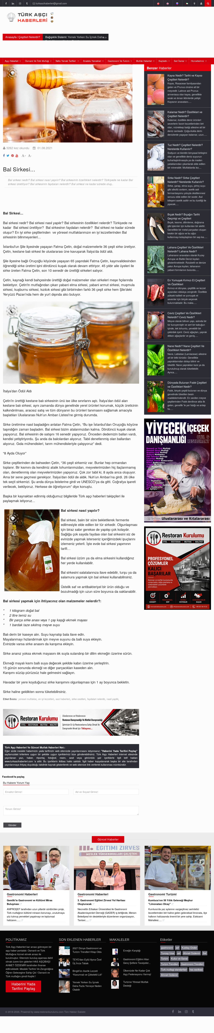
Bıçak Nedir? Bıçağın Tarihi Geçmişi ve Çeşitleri (184, 216)
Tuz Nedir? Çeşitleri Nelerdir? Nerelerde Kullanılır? (185, 147)
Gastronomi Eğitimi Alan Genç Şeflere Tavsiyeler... (136, 961)
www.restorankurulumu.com (49, 1011)
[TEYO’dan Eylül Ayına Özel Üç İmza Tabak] (64, 962)
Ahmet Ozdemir (191, 953)
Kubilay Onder (189, 947)
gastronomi (167, 947)
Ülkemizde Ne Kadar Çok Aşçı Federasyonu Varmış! (137, 972)
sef (177, 947)
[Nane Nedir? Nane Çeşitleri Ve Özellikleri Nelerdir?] (155, 359)
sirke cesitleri (78, 699)
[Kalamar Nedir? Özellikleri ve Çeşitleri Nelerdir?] (155, 124)
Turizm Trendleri (169, 964)
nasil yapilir (112, 699)
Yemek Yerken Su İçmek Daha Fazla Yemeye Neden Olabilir (87, 985)
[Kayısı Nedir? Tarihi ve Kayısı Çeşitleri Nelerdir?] (155, 89)
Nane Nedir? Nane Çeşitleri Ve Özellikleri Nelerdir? (186, 348)
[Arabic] (186, 3)
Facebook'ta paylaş (13, 776)
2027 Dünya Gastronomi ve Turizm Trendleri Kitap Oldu (87, 949)
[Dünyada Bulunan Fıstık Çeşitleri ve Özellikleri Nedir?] (155, 396)
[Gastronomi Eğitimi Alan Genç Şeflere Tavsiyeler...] (115, 961)
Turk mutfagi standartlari (174, 969)
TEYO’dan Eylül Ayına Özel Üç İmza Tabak (87, 961)
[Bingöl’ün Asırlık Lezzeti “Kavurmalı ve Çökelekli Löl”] (64, 973)
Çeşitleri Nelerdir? (29, 37)
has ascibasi (196, 969)
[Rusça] (177, 3)
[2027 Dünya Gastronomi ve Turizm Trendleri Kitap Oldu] (64, 950)
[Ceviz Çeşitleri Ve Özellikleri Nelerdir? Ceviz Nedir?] (155, 325)
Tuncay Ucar (167, 953)
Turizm (164, 958)
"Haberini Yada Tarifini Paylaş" (119, 751)
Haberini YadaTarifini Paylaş (23, 986)
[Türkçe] (158, 3)
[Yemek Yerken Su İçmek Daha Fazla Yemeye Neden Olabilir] (64, 986)
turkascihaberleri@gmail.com (51, 3)
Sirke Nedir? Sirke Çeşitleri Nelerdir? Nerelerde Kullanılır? (186, 180)
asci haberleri (63, 699)
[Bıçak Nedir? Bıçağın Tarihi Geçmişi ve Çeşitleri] (155, 226)
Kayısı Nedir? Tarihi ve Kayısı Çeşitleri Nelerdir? (185, 77)
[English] (167, 3)
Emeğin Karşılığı (131, 950)
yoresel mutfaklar (27, 699)
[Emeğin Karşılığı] (115, 952)
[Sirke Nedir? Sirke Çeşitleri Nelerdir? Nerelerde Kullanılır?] (155, 191)
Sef (204, 953)
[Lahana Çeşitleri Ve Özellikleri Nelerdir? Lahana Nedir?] (155, 259)
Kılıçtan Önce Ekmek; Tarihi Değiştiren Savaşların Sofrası (73, 39)
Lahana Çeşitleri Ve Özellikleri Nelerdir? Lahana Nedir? (185, 249)
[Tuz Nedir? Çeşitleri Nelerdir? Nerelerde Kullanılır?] (155, 157)
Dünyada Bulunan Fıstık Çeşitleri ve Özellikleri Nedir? (187, 384)
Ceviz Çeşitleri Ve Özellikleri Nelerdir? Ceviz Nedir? (184, 315)
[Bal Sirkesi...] (4, 155)
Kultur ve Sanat (179, 958)
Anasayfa (11, 37)
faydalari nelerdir (96, 699)
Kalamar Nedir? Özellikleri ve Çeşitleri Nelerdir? (185, 114)
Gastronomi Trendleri (192, 964)
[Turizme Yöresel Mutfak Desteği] (115, 984)
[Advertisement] (64, 199)
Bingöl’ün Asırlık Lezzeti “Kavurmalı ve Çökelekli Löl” (87, 972)
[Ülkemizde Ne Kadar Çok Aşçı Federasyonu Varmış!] (115, 973)
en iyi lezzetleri (46, 699)
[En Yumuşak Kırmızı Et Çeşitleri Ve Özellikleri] (155, 292)
